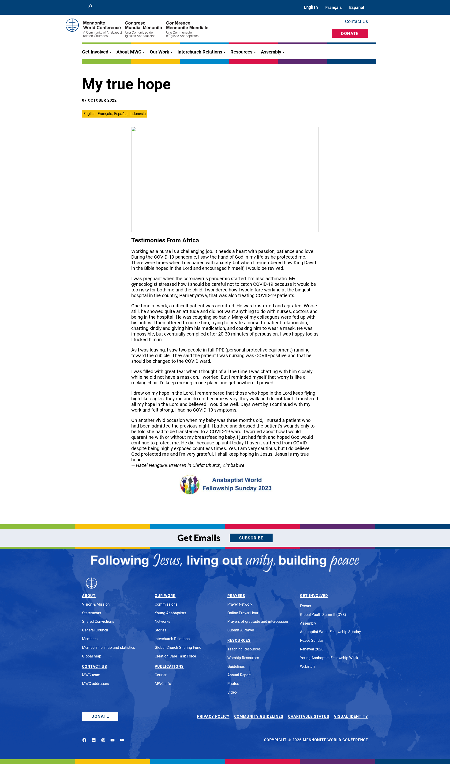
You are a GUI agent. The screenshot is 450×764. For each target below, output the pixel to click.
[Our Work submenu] (171, 52)
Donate (350, 33)
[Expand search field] (90, 7)
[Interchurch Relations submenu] (224, 52)
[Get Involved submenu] (110, 52)
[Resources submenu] (255, 52)
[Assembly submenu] (283, 52)
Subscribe (251, 537)
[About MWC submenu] (143, 52)
